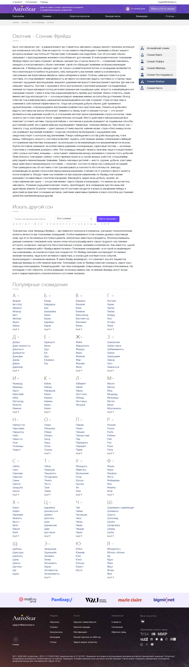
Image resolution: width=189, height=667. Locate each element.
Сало (15, 470)
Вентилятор (82, 319)
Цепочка (49, 518)
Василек (80, 305)
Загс (110, 364)
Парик (79, 450)
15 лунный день (138, 9)
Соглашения (31, 2)
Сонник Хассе (154, 88)
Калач (47, 394)
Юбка (79, 549)
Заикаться (113, 367)
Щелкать (18, 556)
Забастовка (114, 346)
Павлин (80, 425)
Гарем (110, 305)
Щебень (17, 549)
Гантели (111, 301)
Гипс (109, 319)
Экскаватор (51, 570)
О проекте (17, 2)
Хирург (16, 529)
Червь (79, 526)
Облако (48, 436)
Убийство (81, 470)
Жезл (79, 367)
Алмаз (16, 326)
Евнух (47, 346)
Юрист (80, 567)
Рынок (110, 429)
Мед (109, 391)
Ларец (79, 391)
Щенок (16, 563)
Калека (48, 398)
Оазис (47, 425)
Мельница (112, 398)
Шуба (110, 533)
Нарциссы (18, 432)
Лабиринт (81, 384)
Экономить (50, 563)
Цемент (48, 515)
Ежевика (49, 360)
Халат (16, 508)
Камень (48, 401)
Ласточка (81, 394)
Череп (79, 533)
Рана (110, 446)
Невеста (17, 439)
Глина (110, 326)
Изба (15, 398)
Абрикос (17, 308)
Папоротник (82, 436)
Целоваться (51, 511)
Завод (111, 360)
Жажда (80, 349)
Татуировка (50, 477)
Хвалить (17, 518)
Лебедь (80, 398)
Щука (16, 574)
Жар (78, 360)
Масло (111, 384)
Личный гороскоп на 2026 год (87, 637)
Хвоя (15, 526)
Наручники (18, 429)
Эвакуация (50, 549)
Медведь (112, 394)
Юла (78, 556)
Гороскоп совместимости (85, 622)
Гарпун (110, 308)
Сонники (46, 16)
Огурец (48, 450)
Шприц (111, 529)
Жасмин (80, 364)
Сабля (16, 466)
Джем (16, 360)
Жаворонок (82, 346)
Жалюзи (80, 357)
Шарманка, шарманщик (120, 508)
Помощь (44, 2)
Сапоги (16, 484)
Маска (111, 387)
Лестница (81, 401)
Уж (77, 488)
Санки (16, 481)
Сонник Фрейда (155, 82)
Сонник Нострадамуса (160, 75)
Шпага (111, 522)
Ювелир (80, 553)
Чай (78, 508)
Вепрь (79, 326)
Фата (110, 477)
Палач (79, 429)
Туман (47, 491)
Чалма (79, 511)
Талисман (49, 470)
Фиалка (111, 488)
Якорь (110, 570)
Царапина (49, 508)
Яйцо (110, 567)
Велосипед (82, 315)
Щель (16, 560)
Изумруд (18, 384)
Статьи (170, 16)
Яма (109, 574)
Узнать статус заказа (162, 9)
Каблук (48, 387)
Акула (16, 322)
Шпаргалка (113, 526)
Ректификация (80, 632)
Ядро (110, 560)
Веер (79, 308)
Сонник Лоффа (155, 62)
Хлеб (15, 533)
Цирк (47, 529)
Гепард (111, 315)
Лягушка (80, 405)
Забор (110, 353)
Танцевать (50, 474)
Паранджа (82, 443)
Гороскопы (18, 16)
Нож (15, 443)
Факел (110, 466)
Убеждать (81, 466)
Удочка (80, 484)
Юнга (79, 560)
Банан (47, 319)
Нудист (17, 450)
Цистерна (49, 533)
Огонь (47, 446)
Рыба (110, 432)
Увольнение (82, 474)
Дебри (16, 342)
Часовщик (81, 515)
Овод (47, 439)
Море (110, 405)
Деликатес (19, 353)
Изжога (17, 405)
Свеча (16, 491)
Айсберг (17, 319)
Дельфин (18, 357)
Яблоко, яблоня (115, 553)
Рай (109, 439)
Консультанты (112, 16)
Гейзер (111, 312)
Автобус (17, 305)
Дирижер (18, 367)
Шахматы (112, 511)
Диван (16, 364)
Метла (110, 401)
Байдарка (49, 305)
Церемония (50, 526)
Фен (109, 484)
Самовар (18, 474)
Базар (47, 301)
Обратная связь (118, 632)
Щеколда (18, 553)
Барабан (49, 322)
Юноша (80, 563)
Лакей (79, 387)
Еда (46, 349)
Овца (47, 443)
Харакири (18, 515)
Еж (46, 353)
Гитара (111, 322)
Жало (79, 353)
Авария (17, 301)
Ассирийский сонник (158, 48)
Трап (47, 488)
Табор (47, 466)
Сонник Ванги (154, 55)
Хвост (16, 522)
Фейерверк (113, 481)
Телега (48, 481)
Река (110, 450)
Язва (110, 563)
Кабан (47, 384)
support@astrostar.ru (167, 2)
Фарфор (112, 474)
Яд (108, 556)
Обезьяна (49, 429)
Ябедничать (114, 549)
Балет (47, 315)
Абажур (17, 312)
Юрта (79, 570)
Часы (79, 518)
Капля (47, 409)
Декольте (18, 349)
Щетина (17, 567)
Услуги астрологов (80, 16)
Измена (17, 409)
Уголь (79, 477)
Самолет (18, 477)
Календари (142, 16)
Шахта (111, 515)
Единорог (49, 342)
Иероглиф (18, 394)
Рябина (111, 436)
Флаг (110, 491)
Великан (80, 312)
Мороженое (114, 409)
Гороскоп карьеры (82, 627)
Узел (78, 491)
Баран (47, 326)
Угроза (79, 481)
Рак (109, 443)
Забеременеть (115, 349)
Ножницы (18, 446)
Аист (15, 315)
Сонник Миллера (156, 68)
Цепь (47, 522)
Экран (47, 567)
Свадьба (18, 488)
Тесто (47, 484)
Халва (16, 511)
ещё (15, 329)
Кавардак (49, 391)
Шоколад (112, 518)
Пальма (80, 432)
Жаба (79, 342)
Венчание (81, 322)
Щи (14, 570)
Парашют (81, 446)
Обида (48, 432)
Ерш (46, 357)
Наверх (16, 644)
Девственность (22, 346)
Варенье (80, 301)
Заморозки (113, 342)
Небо (16, 436)
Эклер (47, 560)
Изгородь (18, 401)
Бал (46, 308)
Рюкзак (111, 425)
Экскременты (52, 574)
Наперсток (19, 425)
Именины (18, 387)
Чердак (80, 529)
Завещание (113, 357)
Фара (110, 470)
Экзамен (49, 556)
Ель (46, 364)
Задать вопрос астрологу (85, 642)
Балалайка (50, 312)
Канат (47, 405)
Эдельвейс (50, 553)
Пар (78, 439)
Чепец (79, 522)
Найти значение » (108, 219)
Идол (16, 391)
